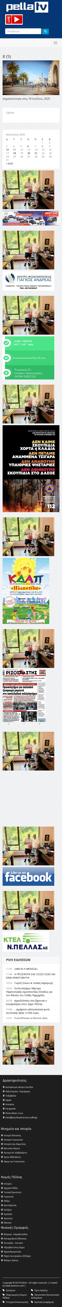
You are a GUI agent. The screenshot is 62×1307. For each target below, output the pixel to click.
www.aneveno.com (15, 1285)
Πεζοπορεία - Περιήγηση (18, 1091)
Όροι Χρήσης (41, 1290)
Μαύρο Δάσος (11, 1260)
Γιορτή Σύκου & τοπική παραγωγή (33, 983)
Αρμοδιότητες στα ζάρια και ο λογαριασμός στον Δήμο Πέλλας (26, 1002)
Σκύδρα (8, 1209)
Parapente (11, 1108)
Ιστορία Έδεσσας (12, 1135)
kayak (8, 1100)
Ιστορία (8, 1183)
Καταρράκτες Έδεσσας (15, 1238)
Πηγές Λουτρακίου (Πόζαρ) (17, 1256)
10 (7, 149)
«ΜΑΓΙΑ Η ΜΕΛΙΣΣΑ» (26, 968)
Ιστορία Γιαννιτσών (13, 1139)
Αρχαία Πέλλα (11, 1188)
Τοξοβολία (11, 1095)
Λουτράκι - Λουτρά (13, 1242)
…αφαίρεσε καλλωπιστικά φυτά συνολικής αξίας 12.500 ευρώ (27, 1011)
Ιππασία (10, 1104)
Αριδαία (8, 1214)
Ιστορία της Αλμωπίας (15, 1144)
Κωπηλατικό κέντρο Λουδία (19, 1087)
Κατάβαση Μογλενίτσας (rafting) (21, 1117)
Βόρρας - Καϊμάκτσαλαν (16, 1234)
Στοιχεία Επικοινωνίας (17, 1302)
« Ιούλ (9, 163)
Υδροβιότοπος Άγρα (14, 1247)
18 (14, 153)
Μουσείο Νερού (12, 1148)
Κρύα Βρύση (10, 1205)
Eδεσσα (7, 1222)
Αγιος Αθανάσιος (12, 1157)
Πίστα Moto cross (14, 1113)
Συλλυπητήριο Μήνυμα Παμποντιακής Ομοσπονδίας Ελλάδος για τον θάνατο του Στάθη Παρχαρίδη (29, 992)
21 (36, 153)
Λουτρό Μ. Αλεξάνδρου (15, 1152)
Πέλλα (7, 1201)
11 (14, 149)
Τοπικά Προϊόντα (12, 1192)
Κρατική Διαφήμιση (44, 1302)
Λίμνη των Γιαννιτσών (14, 1161)
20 (28, 153)
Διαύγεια (10, 1290)
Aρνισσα (8, 1218)
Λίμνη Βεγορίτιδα (12, 1251)
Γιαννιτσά (8, 1196)
